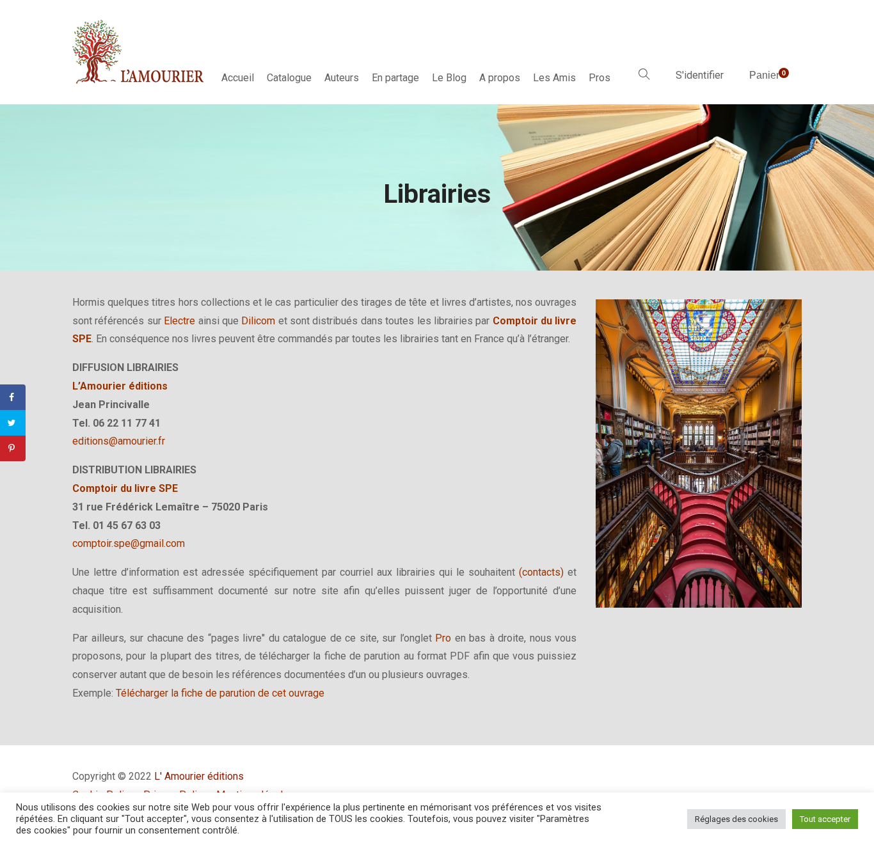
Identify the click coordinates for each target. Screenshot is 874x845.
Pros (599, 78)
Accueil (237, 78)
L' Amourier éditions (199, 776)
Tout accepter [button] (825, 819)
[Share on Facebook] (13, 397)
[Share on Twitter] (13, 423)
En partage (395, 78)
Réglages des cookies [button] (736, 819)
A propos (499, 78)
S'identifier (700, 75)
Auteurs (341, 78)
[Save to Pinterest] (13, 448)
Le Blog (449, 78)
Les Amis (554, 78)
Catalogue (289, 78)
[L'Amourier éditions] (138, 52)
